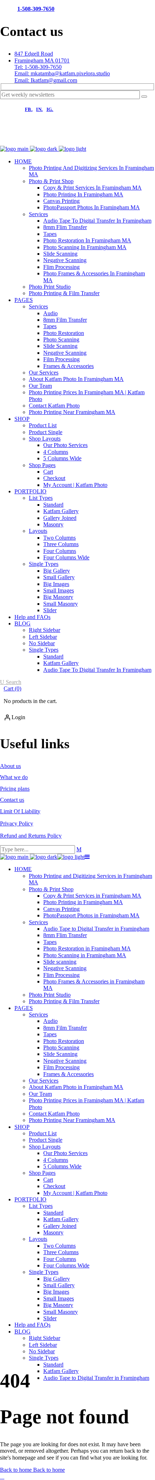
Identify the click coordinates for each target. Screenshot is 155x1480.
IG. (49, 109)
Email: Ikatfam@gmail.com (45, 80)
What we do (14, 777)
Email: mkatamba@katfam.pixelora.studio (62, 73)
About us (10, 766)
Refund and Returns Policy (31, 836)
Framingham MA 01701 (42, 60)
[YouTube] (78, 138)
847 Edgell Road (33, 54)
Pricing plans (15, 789)
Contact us (12, 800)
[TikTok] (55, 138)
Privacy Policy (16, 823)
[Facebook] (9, 138)
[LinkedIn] (101, 138)
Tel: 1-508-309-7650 (38, 67)
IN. (39, 109)
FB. (28, 109)
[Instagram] (32, 138)
